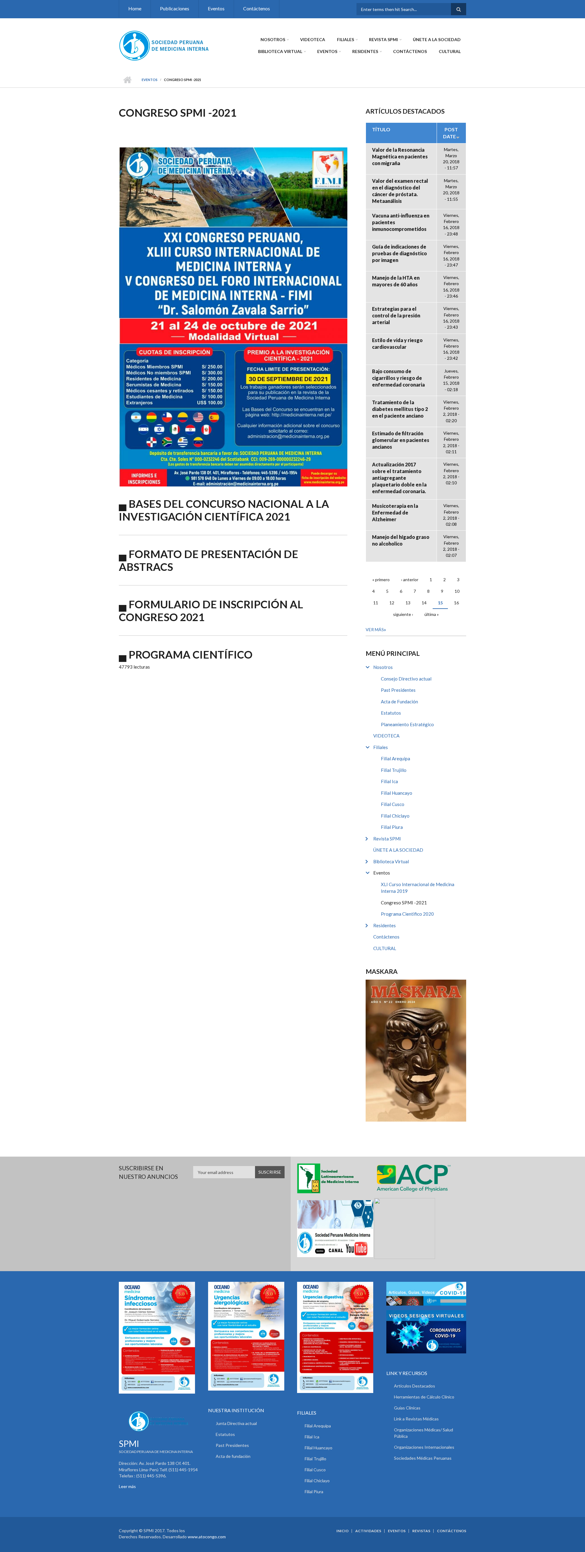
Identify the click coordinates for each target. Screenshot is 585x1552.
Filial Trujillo (393, 770)
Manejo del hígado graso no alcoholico (400, 540)
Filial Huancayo (396, 793)
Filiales (345, 39)
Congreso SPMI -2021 (404, 902)
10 (457, 591)
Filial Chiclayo (395, 815)
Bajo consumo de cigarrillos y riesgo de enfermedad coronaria (398, 377)
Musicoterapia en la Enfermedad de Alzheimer (395, 512)
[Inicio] (164, 45)
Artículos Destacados (414, 1385)
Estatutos (391, 713)
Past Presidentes (398, 690)
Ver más (375, 629)
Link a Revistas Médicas (416, 1418)
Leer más (127, 1486)
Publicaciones (174, 8)
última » (431, 614)
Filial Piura (392, 827)
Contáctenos (256, 8)
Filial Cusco (392, 804)
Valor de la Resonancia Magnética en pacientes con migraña (400, 156)
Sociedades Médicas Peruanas (423, 1458)
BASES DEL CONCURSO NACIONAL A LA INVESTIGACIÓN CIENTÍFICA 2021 (224, 510)
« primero (381, 579)
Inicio (127, 79)
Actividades (368, 1531)
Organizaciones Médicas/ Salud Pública (423, 1433)
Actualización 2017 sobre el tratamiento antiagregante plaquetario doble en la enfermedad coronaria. (399, 477)
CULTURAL (450, 51)
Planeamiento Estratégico (407, 724)
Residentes (365, 51)
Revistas (421, 1531)
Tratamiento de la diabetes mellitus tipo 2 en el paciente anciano (400, 409)
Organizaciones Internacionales (424, 1447)
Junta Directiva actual (236, 1423)
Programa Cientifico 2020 (407, 914)
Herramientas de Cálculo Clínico (424, 1396)
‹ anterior (409, 579)
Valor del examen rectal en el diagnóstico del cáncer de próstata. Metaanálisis (400, 191)
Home (134, 8)
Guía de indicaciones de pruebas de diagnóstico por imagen (399, 253)
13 (408, 602)
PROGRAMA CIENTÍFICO (191, 654)
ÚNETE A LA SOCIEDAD (437, 39)
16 (456, 602)
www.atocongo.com (207, 1536)
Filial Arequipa (395, 758)
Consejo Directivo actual (406, 678)
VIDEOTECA (312, 39)
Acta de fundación (233, 1456)
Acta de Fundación (399, 701)
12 (391, 602)
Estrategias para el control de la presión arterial (396, 315)
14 (424, 602)
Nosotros (273, 39)
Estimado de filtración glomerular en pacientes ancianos (400, 440)
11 (375, 602)
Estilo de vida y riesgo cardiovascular (397, 343)
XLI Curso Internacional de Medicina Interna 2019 (417, 888)
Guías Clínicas (407, 1407)
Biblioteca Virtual (280, 51)
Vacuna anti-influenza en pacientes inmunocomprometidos (400, 222)
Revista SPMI (383, 39)
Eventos (216, 8)
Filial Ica (389, 781)
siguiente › (403, 614)
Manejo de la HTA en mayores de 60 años (396, 281)
